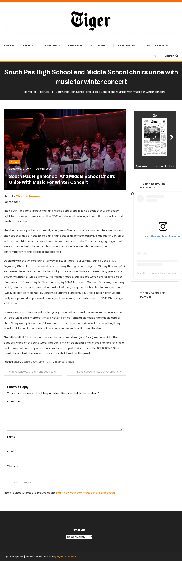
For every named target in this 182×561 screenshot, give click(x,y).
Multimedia (98, 45)
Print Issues (127, 45)
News (7, 45)
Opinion (73, 45)
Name (12, 436)
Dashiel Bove (44, 168)
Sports (28, 45)
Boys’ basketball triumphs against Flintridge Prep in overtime (37, 371)
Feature (51, 45)
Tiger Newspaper (146, 273)
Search (169, 56)
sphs (41, 361)
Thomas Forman (64, 361)
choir (17, 361)
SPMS (50, 361)
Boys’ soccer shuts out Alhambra (97, 371)
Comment (15, 401)
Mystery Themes (66, 556)
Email (11, 451)
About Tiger (156, 45)
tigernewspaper (169, 273)
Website (12, 466)
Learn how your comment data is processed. (85, 492)
